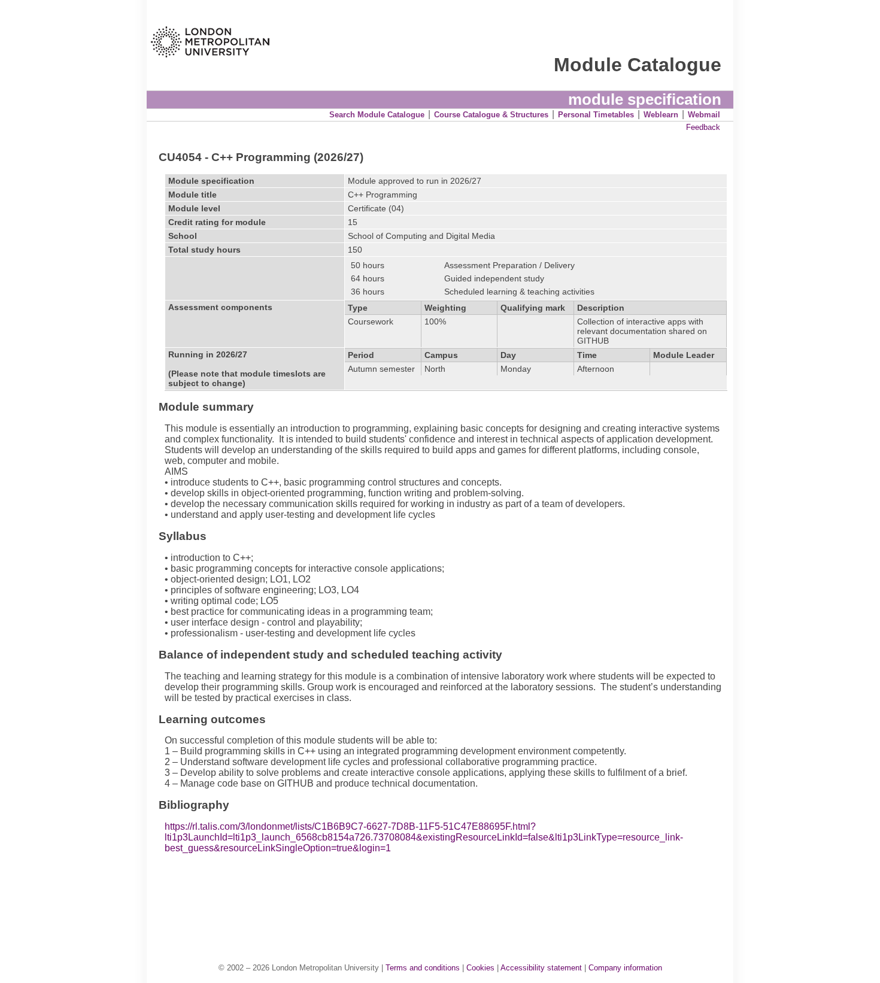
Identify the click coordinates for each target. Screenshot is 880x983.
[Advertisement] (446, 896)
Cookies (480, 967)
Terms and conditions (423, 967)
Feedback (703, 127)
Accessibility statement (541, 967)
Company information (625, 967)
